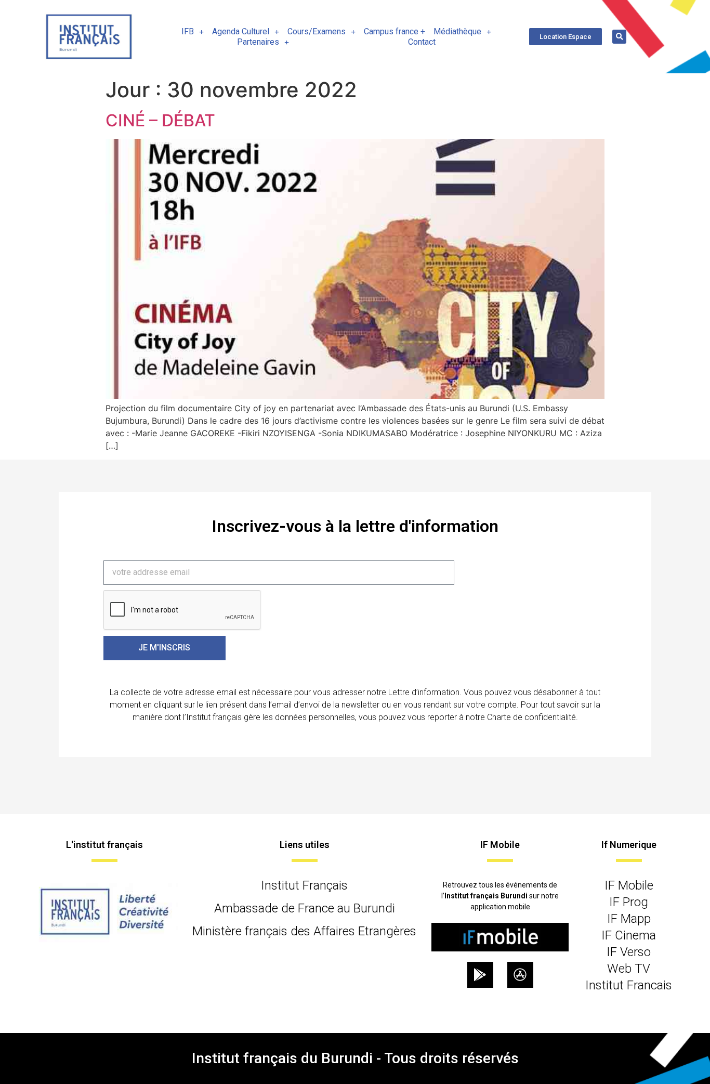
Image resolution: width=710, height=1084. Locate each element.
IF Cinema (628, 935)
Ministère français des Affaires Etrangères (304, 931)
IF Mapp (629, 918)
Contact (422, 42)
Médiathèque (457, 31)
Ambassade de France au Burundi (304, 908)
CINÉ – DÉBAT (160, 120)
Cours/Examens (316, 31)
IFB (187, 31)
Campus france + (394, 31)
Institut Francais (628, 985)
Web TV (628, 968)
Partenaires (258, 42)
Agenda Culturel (240, 31)
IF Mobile (628, 885)
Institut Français (304, 885)
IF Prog (628, 902)
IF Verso (629, 952)
